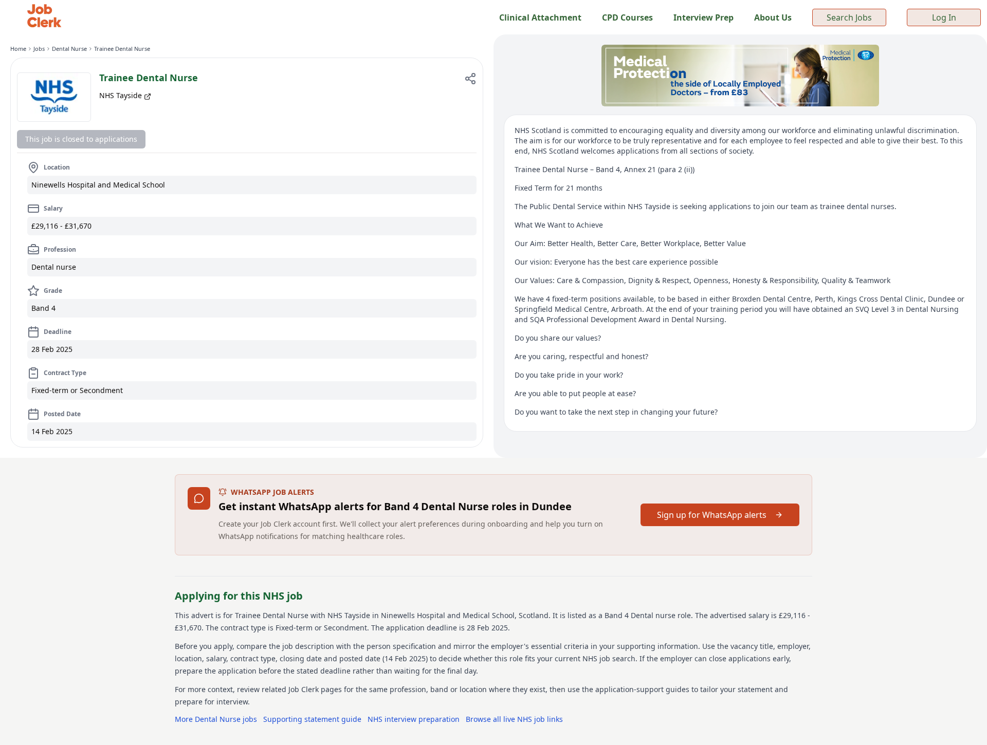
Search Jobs (849, 17)
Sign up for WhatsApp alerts (711, 514)
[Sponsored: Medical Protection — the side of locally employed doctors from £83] (740, 75)
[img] (54, 97)
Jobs (39, 48)
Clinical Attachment (540, 17)
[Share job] (470, 78)
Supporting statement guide (312, 719)
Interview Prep (703, 17)
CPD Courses (627, 17)
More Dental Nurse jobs (216, 719)
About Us (773, 17)
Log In (944, 17)
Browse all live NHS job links (514, 719)
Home (18, 48)
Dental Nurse (69, 48)
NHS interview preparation (414, 719)
